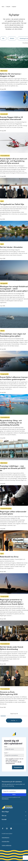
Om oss (4, 815)
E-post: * (6, 752)
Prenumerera (18, 767)
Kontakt (4, 819)
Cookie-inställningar (6, 845)
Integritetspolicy (5, 798)
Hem (3, 6)
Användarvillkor (5, 841)
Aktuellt (8, 6)
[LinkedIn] (11, 828)
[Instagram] (7, 828)
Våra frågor (5, 811)
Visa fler (13, 720)
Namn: (5, 746)
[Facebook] (3, 828)
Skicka (14, 794)
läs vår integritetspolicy (13, 762)
